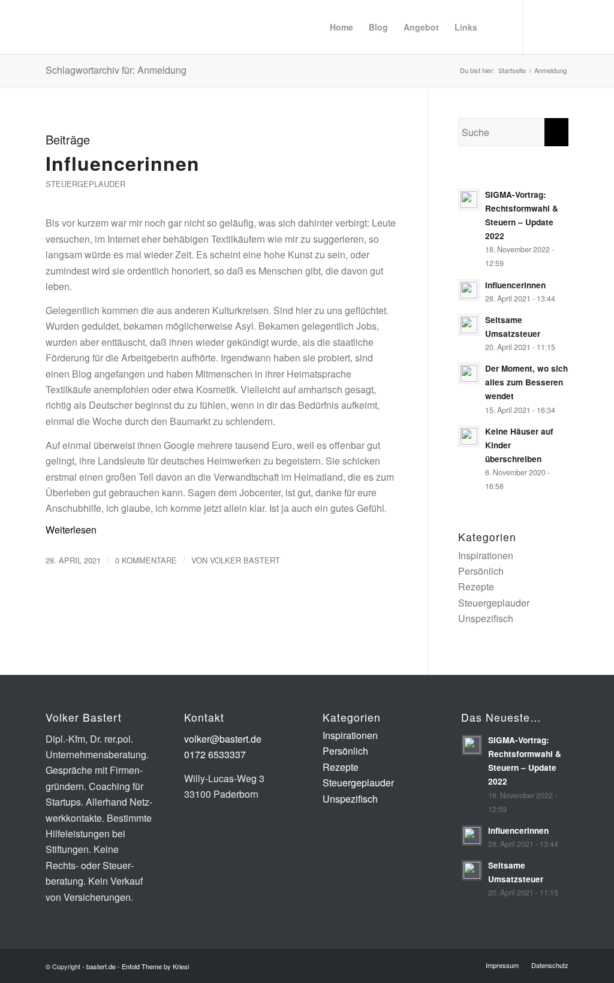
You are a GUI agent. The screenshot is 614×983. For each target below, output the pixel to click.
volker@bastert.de (222, 739)
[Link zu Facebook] (559, 26)
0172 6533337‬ (215, 754)
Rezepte (476, 586)
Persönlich (481, 571)
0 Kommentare (146, 560)
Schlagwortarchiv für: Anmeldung (116, 70)
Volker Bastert (245, 560)
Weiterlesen (71, 529)
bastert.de (101, 966)
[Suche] (496, 27)
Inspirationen (485, 555)
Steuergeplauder (85, 183)
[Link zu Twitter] (541, 26)
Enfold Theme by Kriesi (155, 966)
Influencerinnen (123, 163)
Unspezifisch (485, 618)
